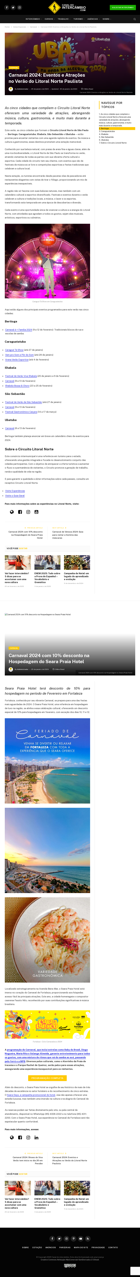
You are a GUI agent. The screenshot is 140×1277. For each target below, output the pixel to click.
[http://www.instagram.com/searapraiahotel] (28, 1138)
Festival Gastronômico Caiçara (21, 411)
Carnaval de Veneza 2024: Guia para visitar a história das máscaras (67, 535)
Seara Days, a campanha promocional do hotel (31, 1095)
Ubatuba (105, 140)
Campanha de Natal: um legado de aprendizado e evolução (76, 576)
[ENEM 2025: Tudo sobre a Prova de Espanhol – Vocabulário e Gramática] (47, 562)
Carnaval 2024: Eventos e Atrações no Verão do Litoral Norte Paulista (69, 1160)
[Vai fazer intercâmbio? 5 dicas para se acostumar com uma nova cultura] (18, 562)
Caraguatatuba (108, 131)
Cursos (49, 19)
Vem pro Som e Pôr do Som (19, 354)
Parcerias (65, 1248)
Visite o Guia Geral (15, 495)
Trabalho (63, 19)
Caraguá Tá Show (14, 350)
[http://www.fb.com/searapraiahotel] (20, 1138)
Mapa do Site (81, 1248)
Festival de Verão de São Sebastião (23, 402)
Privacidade (98, 1248)
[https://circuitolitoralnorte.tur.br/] (12, 512)
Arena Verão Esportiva (16, 359)
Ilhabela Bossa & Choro (17, 385)
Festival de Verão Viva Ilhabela (21, 376)
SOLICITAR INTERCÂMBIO (123, 7)
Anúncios (50, 1248)
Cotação (37, 1248)
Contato (113, 1248)
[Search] (134, 19)
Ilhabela (104, 134)
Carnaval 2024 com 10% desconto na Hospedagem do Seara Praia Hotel (25, 535)
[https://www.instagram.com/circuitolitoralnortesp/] (28, 512)
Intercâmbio (33, 19)
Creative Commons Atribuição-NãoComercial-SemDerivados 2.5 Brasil (70, 1260)
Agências (93, 19)
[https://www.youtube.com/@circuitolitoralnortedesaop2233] (36, 512)
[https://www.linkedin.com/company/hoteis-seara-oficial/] (36, 1138)
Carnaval (14, 67)
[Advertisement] (70, 46)
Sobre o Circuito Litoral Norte (114, 143)
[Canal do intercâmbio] (67, 7)
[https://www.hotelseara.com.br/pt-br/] (12, 1138)
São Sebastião (107, 137)
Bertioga (105, 128)
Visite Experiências (15, 490)
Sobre (106, 19)
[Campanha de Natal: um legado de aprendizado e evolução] (77, 562)
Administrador (22, 89)
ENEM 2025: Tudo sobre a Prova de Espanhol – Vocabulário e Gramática (47, 578)
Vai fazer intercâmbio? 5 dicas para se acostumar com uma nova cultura (17, 578)
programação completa (47, 1078)
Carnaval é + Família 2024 (18, 329)
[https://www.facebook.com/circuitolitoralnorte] (20, 512)
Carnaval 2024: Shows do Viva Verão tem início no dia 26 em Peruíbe (28, 1160)
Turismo (78, 19)
